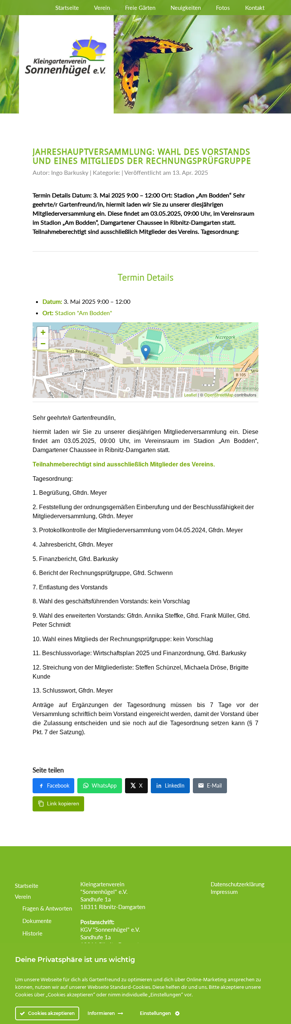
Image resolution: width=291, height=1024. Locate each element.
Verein (102, 7)
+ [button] (43, 332)
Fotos (223, 7)
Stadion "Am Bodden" (83, 312)
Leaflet (190, 395)
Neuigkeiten (186, 7)
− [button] (43, 343)
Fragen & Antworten (47, 908)
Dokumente (37, 920)
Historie (32, 933)
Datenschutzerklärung (237, 884)
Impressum (224, 891)
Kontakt (254, 7)
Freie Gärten (140, 7)
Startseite (67, 7)
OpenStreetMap (218, 395)
